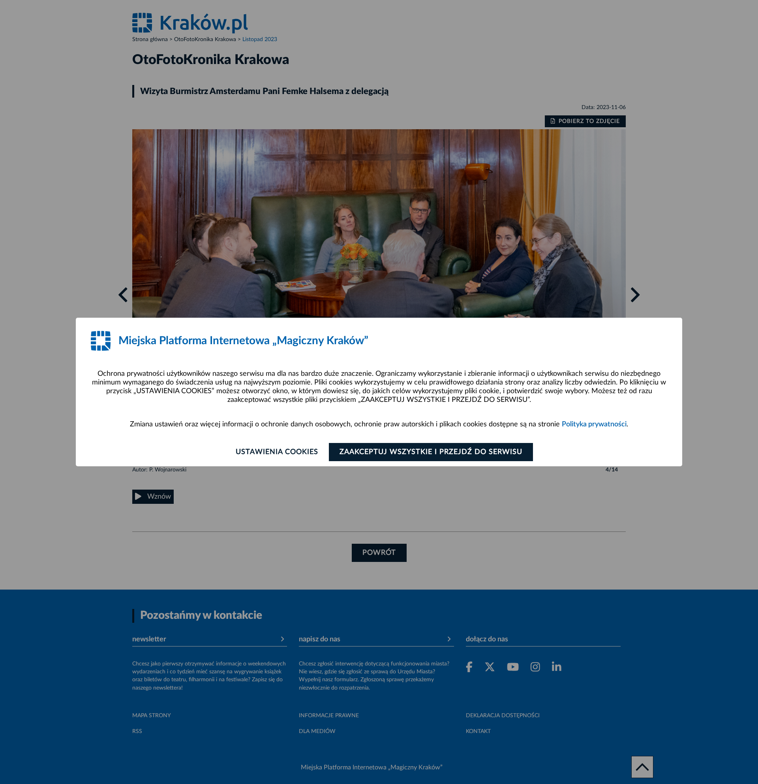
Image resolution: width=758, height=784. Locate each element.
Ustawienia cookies (277, 452)
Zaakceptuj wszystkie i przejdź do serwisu (431, 452)
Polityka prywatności (594, 424)
